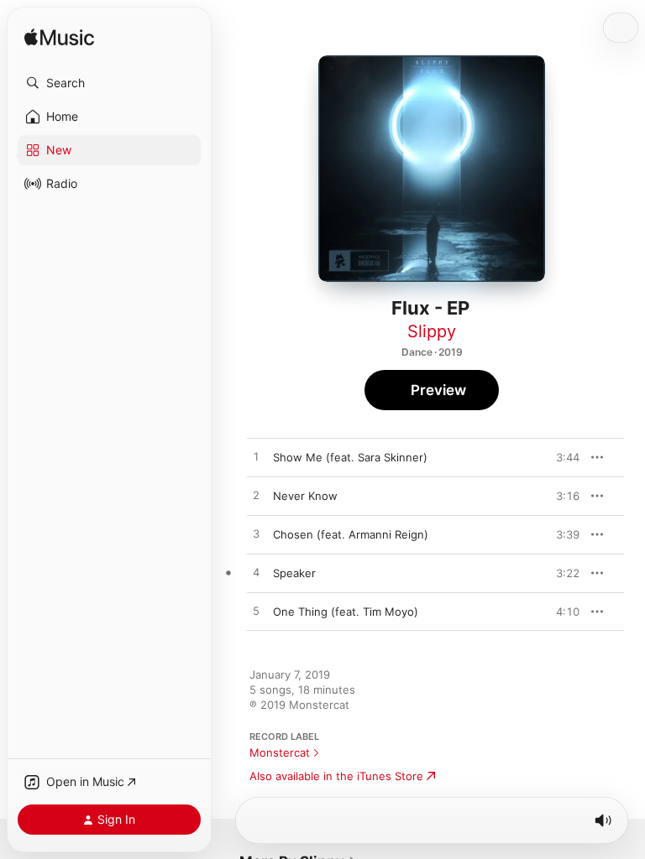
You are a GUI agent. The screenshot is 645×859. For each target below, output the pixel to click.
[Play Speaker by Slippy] (256, 572)
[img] (59, 38)
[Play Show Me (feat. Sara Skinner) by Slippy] (256, 457)
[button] (109, 83)
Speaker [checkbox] (294, 573)
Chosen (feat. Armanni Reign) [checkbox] (350, 534)
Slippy (431, 331)
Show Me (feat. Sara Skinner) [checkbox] (350, 457)
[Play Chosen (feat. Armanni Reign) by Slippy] (256, 534)
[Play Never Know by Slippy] (256, 495)
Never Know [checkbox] (305, 495)
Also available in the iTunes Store (336, 776)
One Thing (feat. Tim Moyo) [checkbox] (345, 611)
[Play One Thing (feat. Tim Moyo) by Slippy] (256, 611)
